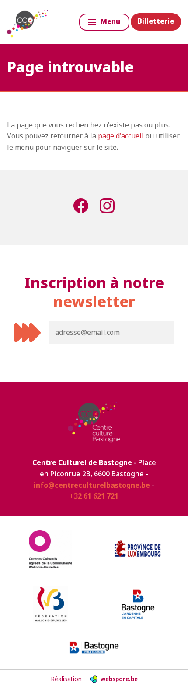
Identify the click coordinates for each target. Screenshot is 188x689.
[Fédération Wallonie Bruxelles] (50, 604)
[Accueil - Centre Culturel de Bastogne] (29, 22)
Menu (110, 21)
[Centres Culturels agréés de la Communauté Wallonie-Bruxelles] (50, 549)
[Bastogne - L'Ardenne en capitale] (137, 604)
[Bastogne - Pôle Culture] (94, 647)
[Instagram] (107, 207)
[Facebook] (80, 207)
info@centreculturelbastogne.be (92, 485)
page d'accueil (121, 136)
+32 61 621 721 (94, 496)
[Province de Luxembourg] (137, 549)
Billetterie (156, 21)
